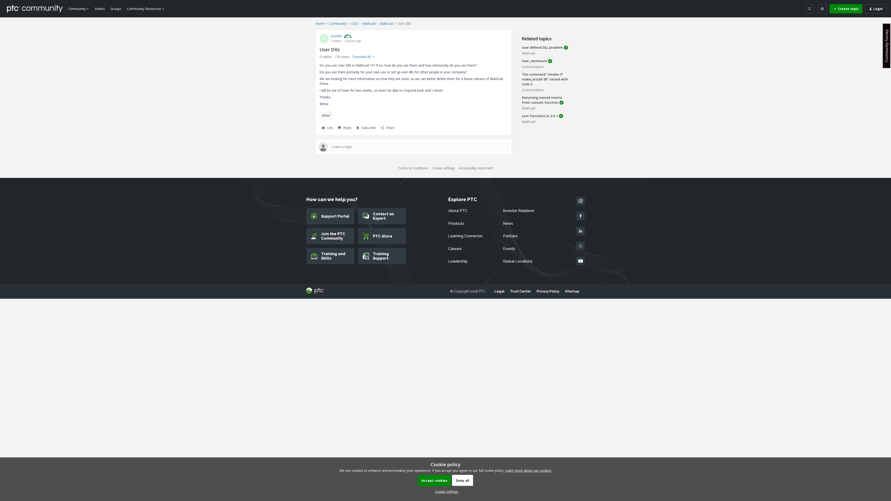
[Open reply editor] (413, 146)
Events (100, 8)
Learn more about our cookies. (528, 470)
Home (320, 23)
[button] (846, 8)
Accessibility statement (476, 168)
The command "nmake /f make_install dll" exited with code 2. (545, 79)
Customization (533, 66)
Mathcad (368, 23)
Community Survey (886, 45)
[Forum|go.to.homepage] (35, 8)
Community (338, 23)
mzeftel (336, 36)
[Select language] (822, 8)
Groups (115, 8)
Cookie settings (443, 168)
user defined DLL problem (542, 47)
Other (326, 115)
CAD (354, 23)
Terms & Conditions (413, 168)
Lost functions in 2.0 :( (540, 116)
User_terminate (534, 61)
